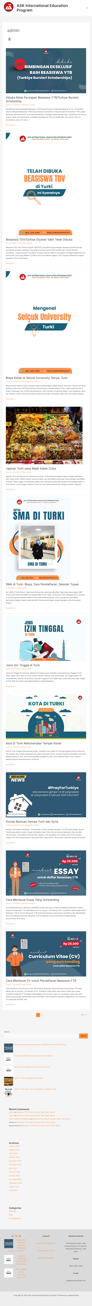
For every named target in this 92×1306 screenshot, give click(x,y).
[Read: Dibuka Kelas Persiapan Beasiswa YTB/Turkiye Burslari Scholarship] (46, 71)
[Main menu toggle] (87, 8)
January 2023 (14, 1176)
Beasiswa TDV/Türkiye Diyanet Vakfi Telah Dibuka (39, 239)
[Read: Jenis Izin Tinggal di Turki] (46, 638)
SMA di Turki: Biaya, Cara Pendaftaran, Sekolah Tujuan (42, 584)
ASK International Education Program (42, 7)
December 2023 (15, 1161)
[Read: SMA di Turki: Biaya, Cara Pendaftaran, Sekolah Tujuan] (38, 538)
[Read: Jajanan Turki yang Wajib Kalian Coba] (44, 435)
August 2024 (14, 1150)
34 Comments (11, 243)
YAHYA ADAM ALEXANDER (19, 1119)
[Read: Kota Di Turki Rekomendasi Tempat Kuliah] (46, 716)
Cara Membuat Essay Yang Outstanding (32, 899)
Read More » (11, 125)
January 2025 (14, 1146)
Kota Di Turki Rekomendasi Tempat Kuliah (33, 743)
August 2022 (14, 1187)
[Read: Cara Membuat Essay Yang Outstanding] (46, 873)
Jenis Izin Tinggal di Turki (23, 665)
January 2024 (14, 1157)
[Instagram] (20, 1236)
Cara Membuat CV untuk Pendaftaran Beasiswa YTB (41, 980)
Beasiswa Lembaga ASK (46, 1243)
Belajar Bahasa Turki (46, 1258)
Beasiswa (25, 105)
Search (7, 1032)
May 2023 (13, 1168)
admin (11, 1112)
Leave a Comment (13, 105)
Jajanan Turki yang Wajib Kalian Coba (31, 468)
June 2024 (13, 1153)
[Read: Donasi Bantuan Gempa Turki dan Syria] (46, 795)
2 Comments (11, 588)
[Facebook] (13, 1236)
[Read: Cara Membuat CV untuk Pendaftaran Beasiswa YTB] (46, 954)
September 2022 (15, 1183)
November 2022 (15, 1179)
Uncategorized (27, 381)
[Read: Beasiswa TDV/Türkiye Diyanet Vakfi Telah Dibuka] (46, 184)
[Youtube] (16, 1236)
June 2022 (13, 1190)
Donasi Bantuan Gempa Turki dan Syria (32, 821)
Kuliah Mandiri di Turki (46, 1251)
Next (84, 1015)
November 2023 (15, 1165)
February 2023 (14, 1172)
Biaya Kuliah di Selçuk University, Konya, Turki (37, 378)
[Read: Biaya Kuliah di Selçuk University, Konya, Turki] (46, 322)
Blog (23, 472)
